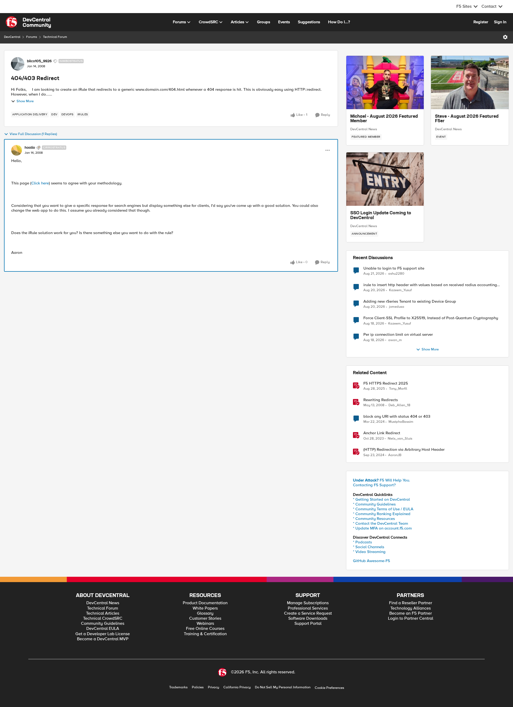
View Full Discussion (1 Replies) (33, 134)
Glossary (205, 613)
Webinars (205, 623)
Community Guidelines (102, 623)
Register (480, 21)
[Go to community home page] (28, 22)
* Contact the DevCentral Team (380, 523)
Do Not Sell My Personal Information (282, 687)
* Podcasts (362, 542)
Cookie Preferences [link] (329, 688)
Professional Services (308, 608)
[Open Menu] (505, 37)
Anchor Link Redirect (381, 433)
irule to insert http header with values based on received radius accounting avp (430, 285)
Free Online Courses (205, 628)
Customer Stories (205, 618)
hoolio (30, 147)
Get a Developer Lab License (102, 634)
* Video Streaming (369, 551)
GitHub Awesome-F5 (371, 560)
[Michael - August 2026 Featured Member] (385, 82)
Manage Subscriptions (308, 603)
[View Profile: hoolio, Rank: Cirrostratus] (16, 150)
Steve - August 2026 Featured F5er (467, 119)
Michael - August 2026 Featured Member (384, 119)
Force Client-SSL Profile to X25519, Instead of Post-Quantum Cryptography (430, 318)
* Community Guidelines (374, 504)
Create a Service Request (308, 613)
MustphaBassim (400, 422)
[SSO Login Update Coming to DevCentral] (385, 179)
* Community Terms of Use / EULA (383, 509)
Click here (40, 183)
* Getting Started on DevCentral (381, 499)
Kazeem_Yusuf (400, 290)
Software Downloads (307, 618)
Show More (25, 101)
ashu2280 (396, 274)
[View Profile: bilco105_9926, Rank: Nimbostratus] (17, 63)
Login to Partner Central (410, 618)
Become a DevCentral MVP (103, 639)
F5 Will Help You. (381, 480)
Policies (198, 687)
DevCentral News (363, 129)
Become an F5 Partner (410, 613)
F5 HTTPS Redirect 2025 (385, 383)
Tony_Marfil (398, 389)
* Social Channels (368, 546)
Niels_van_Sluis (400, 439)
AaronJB (394, 455)
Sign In (500, 21)
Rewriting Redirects (380, 400)
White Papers (205, 608)
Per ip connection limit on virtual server (398, 334)
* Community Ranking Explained (381, 513)
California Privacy (237, 687)
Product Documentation (205, 603)
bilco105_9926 (39, 61)
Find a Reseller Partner (410, 603)
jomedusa (396, 307)
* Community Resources (374, 518)
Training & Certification (205, 634)
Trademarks (178, 687)
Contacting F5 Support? (374, 485)
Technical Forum (55, 37)
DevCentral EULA (102, 628)
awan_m (395, 340)
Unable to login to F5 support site (393, 268)
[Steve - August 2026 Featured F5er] (470, 82)
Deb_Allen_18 (399, 405)
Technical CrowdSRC (102, 618)
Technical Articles (102, 613)
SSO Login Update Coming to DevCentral (380, 215)
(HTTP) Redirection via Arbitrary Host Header (404, 449)
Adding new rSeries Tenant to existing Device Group (409, 301)
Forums (31, 37)
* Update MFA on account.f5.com (382, 528)
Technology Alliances (410, 608)
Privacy (213, 687)
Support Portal (307, 623)
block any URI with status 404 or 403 (396, 416)
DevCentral (12, 37)
